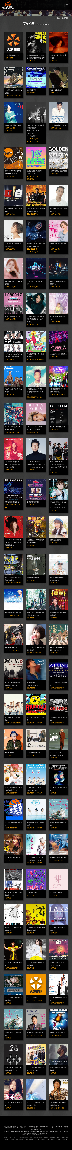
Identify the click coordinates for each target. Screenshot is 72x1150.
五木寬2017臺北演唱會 (35, 1032)
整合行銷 (37, 1139)
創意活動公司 (37, 1137)
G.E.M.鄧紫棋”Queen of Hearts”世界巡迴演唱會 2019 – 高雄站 (13, 464)
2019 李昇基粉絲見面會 (58, 125)
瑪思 (10, 1137)
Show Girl (64, 1139)
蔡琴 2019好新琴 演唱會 (13, 125)
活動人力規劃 (52, 1137)
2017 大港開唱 (32, 997)
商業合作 (24, 1139)
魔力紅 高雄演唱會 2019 (13, 316)
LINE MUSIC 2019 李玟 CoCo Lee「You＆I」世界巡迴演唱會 (13, 542)
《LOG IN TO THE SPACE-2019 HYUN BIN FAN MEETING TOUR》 (36, 464)
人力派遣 (44, 1137)
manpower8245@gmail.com (39, 1131)
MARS (6, 1137)
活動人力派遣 (28, 1137)
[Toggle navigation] (67, 5)
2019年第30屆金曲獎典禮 (58, 171)
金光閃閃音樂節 (32, 892)
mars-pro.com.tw (16, 1131)
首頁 (58, 18)
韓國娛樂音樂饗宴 (33, 502)
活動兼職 (21, 1137)
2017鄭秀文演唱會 (56, 892)
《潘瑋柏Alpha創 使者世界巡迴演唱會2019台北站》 (35, 391)
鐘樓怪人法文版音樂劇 (57, 1032)
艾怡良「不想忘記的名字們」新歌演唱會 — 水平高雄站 (35, 319)
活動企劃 (12, 1139)
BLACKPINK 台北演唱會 (58, 354)
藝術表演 (18, 1139)
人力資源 (58, 1139)
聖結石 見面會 (9, 752)
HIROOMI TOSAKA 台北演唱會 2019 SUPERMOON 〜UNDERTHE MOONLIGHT (35, 130)
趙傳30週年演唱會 (56, 90)
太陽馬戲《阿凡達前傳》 (58, 857)
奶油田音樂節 (31, 90)
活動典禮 (51, 1139)
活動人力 (15, 1137)
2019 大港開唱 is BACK (13, 55)
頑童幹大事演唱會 (33, 577)
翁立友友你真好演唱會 (12, 857)
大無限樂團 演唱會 (33, 752)
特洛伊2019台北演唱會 (58, 427)
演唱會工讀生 (60, 1137)
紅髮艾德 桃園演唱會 (12, 502)
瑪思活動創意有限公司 (11, 1127)
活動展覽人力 (44, 1139)
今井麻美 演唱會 (55, 540)
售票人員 (30, 1139)
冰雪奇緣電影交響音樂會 (13, 612)
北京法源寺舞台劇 (11, 647)
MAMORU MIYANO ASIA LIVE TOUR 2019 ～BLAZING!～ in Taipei (58, 504)
